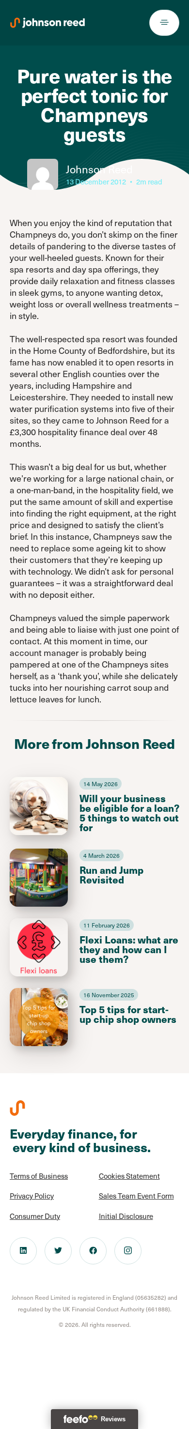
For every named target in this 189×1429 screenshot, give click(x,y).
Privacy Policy (32, 1195)
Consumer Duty (35, 1216)
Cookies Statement (129, 1176)
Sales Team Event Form (136, 1195)
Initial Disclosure (126, 1216)
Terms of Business (39, 1176)
